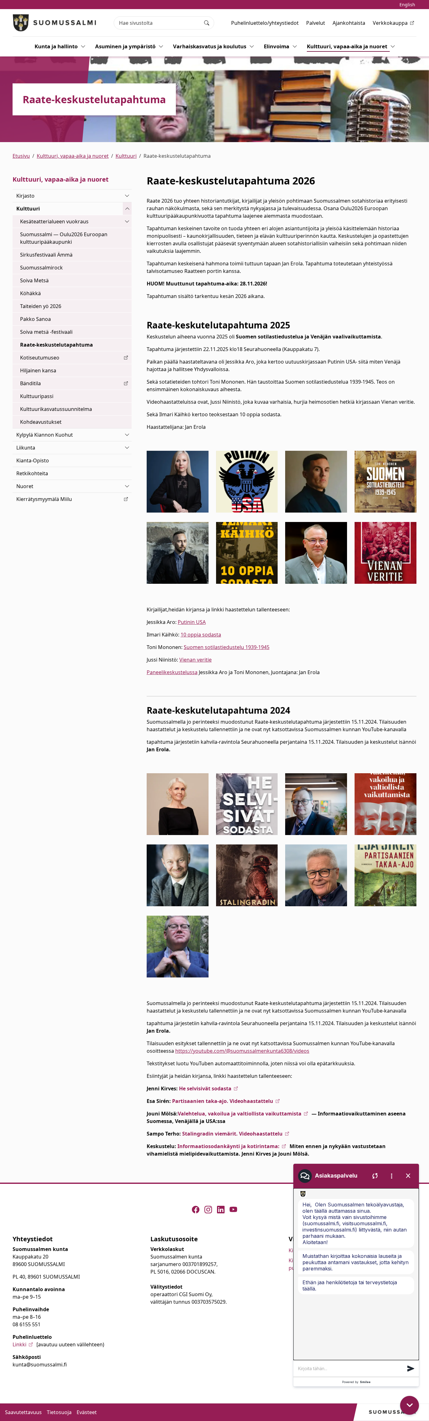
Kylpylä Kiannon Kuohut (44, 434)
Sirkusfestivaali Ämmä (46, 254)
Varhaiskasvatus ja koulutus (209, 46)
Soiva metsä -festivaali (46, 331)
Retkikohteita (32, 473)
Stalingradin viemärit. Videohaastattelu (232, 1133)
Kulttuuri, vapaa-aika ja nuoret (347, 46)
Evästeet (87, 1412)
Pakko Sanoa (35, 319)
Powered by (356, 1382)
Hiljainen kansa (38, 370)
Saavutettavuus (23, 1412)
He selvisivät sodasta (205, 1088)
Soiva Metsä (34, 280)
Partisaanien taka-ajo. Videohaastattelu (222, 1101)
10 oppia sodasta (201, 634)
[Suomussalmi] (55, 22)
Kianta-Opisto (32, 460)
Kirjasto (25, 195)
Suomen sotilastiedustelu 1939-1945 (226, 647)
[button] (411, 1368)
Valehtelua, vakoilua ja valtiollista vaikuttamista (239, 1113)
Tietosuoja (59, 1412)
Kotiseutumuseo (39, 357)
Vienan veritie (195, 659)
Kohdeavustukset (41, 421)
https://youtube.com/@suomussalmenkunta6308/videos (242, 1050)
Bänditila (30, 383)
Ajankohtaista (349, 22)
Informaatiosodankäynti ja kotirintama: (228, 1146)
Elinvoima (276, 46)
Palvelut (315, 22)
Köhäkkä (30, 293)
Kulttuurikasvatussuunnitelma (56, 409)
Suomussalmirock (41, 267)
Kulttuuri (126, 155)
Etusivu (21, 155)
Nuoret (24, 486)
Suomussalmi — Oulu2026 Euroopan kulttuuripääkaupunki (63, 238)
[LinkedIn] (221, 1209)
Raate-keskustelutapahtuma (56, 344)
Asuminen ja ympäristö (125, 46)
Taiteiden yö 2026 (40, 306)
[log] (356, 1274)
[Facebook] (195, 1209)
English (407, 5)
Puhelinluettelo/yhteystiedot (265, 22)
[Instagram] (208, 1209)
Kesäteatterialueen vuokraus (54, 221)
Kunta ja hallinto (56, 46)
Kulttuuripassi (36, 396)
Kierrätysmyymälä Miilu (44, 499)
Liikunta (25, 447)
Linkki (19, 1344)
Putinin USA (192, 622)
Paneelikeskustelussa (172, 672)
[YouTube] (233, 1209)
